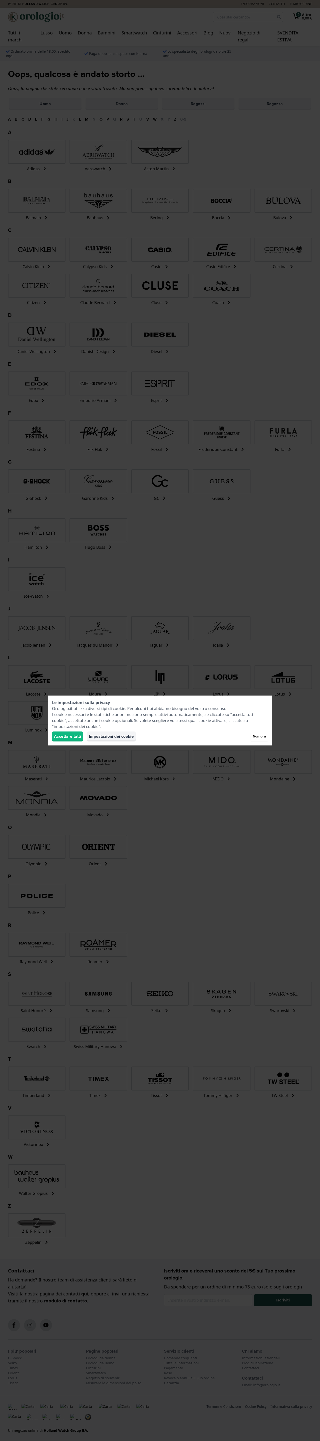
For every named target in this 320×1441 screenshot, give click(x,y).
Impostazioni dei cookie (111, 736)
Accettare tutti (67, 736)
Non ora (259, 736)
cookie (119, 708)
